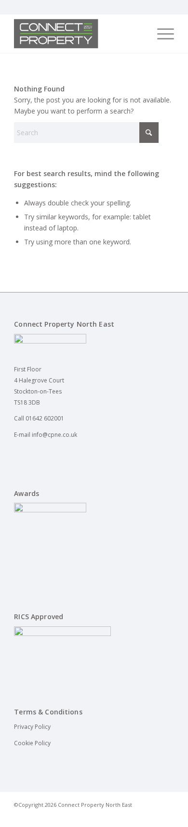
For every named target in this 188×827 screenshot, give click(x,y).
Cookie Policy (32, 743)
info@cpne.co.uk (54, 435)
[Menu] (161, 33)
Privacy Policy (32, 727)
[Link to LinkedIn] (152, 815)
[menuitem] (161, 33)
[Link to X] (167, 815)
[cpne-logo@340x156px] (78, 33)
